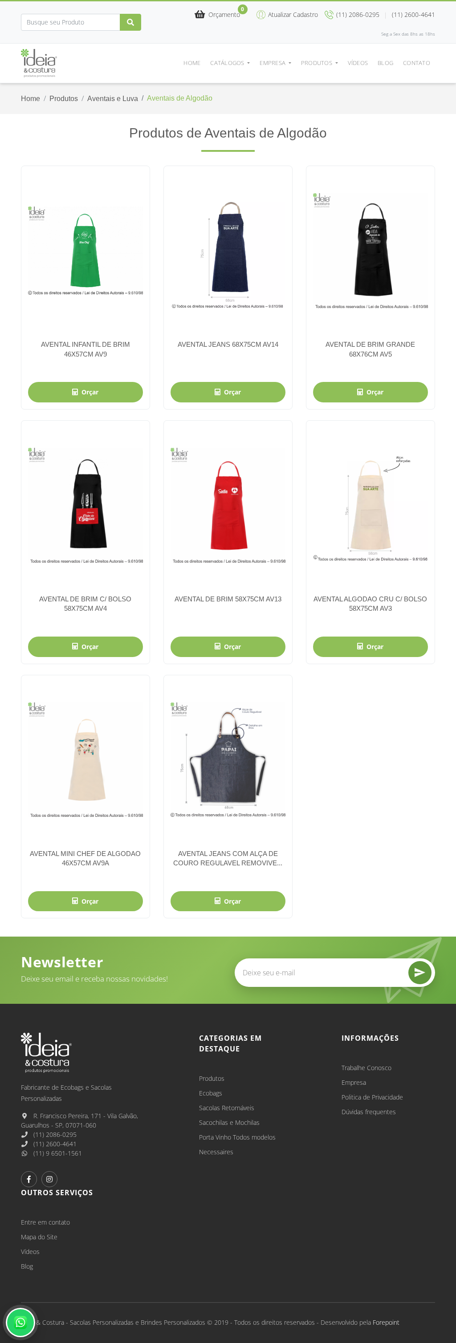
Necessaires (216, 1152)
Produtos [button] (317, 63)
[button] (217, 15)
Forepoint (386, 1322)
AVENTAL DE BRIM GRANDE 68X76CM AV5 (370, 349)
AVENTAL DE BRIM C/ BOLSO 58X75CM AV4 (85, 603)
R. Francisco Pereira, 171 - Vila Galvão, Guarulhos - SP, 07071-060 (79, 1120)
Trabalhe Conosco (366, 1067)
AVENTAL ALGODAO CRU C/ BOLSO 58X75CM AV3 (370, 603)
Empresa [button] (273, 63)
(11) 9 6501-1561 (57, 1153)
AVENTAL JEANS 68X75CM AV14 (228, 344)
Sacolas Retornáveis (226, 1108)
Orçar (89, 392)
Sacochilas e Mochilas (229, 1122)
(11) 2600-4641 (54, 1144)
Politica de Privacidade (372, 1097)
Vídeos (358, 63)
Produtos (63, 98)
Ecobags (210, 1093)
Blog (385, 63)
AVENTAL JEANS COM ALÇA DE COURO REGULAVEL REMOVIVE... (227, 858)
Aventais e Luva (112, 98)
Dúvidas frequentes (369, 1112)
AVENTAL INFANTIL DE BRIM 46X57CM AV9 (85, 349)
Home (191, 63)
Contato (416, 63)
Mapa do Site (39, 1237)
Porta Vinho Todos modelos (237, 1137)
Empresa (354, 1082)
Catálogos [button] (228, 63)
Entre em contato (45, 1222)
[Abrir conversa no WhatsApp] (20, 1322)
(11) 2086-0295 (54, 1134)
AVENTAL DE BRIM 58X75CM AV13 (228, 599)
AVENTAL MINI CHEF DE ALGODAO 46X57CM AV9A (85, 858)
